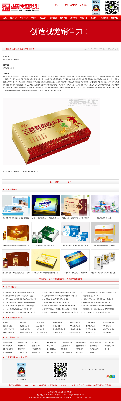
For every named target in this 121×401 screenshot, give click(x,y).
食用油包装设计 (8, 329)
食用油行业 (21, 346)
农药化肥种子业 (66, 352)
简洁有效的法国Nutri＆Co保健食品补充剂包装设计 (61, 312)
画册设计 (43, 18)
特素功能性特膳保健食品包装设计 (105, 245)
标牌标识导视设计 (109, 322)
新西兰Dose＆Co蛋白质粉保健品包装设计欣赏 (59, 292)
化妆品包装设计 (25, 329)
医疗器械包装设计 (59, 329)
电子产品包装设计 (9, 332)
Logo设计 (24, 18)
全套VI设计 (23, 322)
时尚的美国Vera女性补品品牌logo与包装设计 (98, 299)
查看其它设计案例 (74, 279)
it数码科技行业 (8, 349)
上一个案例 (54, 182)
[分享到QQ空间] (113, 376)
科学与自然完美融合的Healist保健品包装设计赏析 (99, 292)
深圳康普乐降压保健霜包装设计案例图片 (16, 218)
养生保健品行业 (66, 342)
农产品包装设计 (74, 326)
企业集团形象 (51, 349)
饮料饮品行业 (7, 346)
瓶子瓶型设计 (90, 332)
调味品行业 (79, 352)
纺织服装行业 (109, 346)
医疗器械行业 (51, 352)
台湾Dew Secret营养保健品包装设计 (56, 299)
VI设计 (33, 18)
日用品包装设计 (91, 329)
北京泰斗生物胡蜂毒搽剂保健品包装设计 (105, 273)
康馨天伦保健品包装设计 (105, 218)
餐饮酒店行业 (36, 349)
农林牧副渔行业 (81, 342)
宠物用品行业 (65, 346)
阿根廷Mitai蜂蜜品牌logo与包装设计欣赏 (19, 296)
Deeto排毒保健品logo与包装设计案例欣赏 (19, 306)
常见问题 (83, 18)
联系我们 (114, 18)
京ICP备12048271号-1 (84, 397)
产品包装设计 (40, 322)
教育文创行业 (80, 349)
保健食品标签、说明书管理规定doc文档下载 (20, 312)
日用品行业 (36, 346)
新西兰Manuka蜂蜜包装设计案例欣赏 (56, 302)
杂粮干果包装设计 (75, 332)
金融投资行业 (22, 349)
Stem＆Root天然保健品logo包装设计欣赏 (97, 312)
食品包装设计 (24, 326)
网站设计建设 (7, 326)
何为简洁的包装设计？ (90, 296)
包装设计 (13, 18)
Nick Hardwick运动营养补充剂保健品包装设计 (59, 306)
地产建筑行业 (94, 349)
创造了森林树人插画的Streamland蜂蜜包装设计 (99, 309)
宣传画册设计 (57, 322)
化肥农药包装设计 (75, 329)
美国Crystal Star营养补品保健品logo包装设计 (20, 299)
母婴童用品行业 (81, 346)
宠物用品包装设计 (109, 329)
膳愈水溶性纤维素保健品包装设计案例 (75, 245)
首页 (5, 18)
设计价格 (73, 18)
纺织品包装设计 (58, 332)
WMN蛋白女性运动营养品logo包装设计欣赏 (97, 306)
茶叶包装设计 (107, 326)
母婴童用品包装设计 (26, 332)
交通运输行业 (22, 352)
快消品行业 (36, 352)
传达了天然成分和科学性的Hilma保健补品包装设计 (61, 309)
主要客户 (94, 18)
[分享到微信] (110, 376)
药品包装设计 (40, 326)
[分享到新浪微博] (108, 376)
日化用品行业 (94, 346)
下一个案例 (66, 182)
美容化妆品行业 (95, 342)
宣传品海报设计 (74, 322)
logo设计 (6, 322)
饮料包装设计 (90, 326)
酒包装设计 (40, 329)
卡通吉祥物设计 (108, 332)
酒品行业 (50, 346)
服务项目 (63, 18)
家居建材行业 (7, 352)
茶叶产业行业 (109, 342)
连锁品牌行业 (7, 342)
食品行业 (35, 342)
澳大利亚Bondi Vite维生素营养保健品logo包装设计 (61, 296)
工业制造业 (65, 349)
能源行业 (93, 352)
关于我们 (104, 18)
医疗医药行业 (51, 342)
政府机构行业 (22, 342)
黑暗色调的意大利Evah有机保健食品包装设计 (98, 302)
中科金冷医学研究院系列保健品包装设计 (45, 273)
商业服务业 (108, 349)
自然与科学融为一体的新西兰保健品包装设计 (20, 302)
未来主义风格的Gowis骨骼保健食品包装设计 (20, 292)
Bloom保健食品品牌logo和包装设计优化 (18, 309)
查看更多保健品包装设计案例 (51, 279)
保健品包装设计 (58, 326)
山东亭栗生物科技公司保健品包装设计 (16, 245)
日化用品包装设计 (42, 332)
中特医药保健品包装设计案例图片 (75, 273)
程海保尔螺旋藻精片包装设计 (45, 245)
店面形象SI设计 (91, 322)
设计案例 (53, 18)
